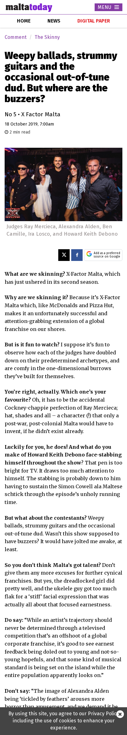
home (24, 21)
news (53, 21)
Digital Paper (93, 21)
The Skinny (47, 37)
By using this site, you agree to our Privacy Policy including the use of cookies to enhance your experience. (63, 721)
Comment (16, 37)
